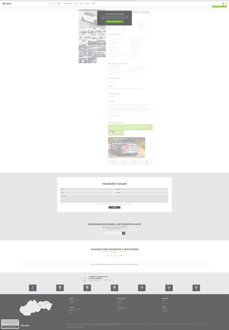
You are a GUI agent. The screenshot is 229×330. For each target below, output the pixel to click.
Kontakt (93, 3)
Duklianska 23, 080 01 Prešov (74, 300)
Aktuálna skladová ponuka (114, 21)
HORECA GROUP (79, 327)
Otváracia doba (120, 306)
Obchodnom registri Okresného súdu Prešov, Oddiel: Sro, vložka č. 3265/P (111, 323)
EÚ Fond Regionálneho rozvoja (122, 308)
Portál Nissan (164, 310)
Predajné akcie (120, 303)
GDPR (163, 301)
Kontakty (71, 303)
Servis (76, 3)
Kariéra (87, 3)
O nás (81, 3)
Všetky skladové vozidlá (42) (219, 6)
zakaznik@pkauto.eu (134, 323)
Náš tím (118, 305)
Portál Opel (164, 308)
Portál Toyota (164, 311)
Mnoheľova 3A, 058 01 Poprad (75, 309)
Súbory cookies (165, 303)
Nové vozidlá (119, 300)
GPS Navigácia (72, 301)
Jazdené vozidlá (68, 3)
